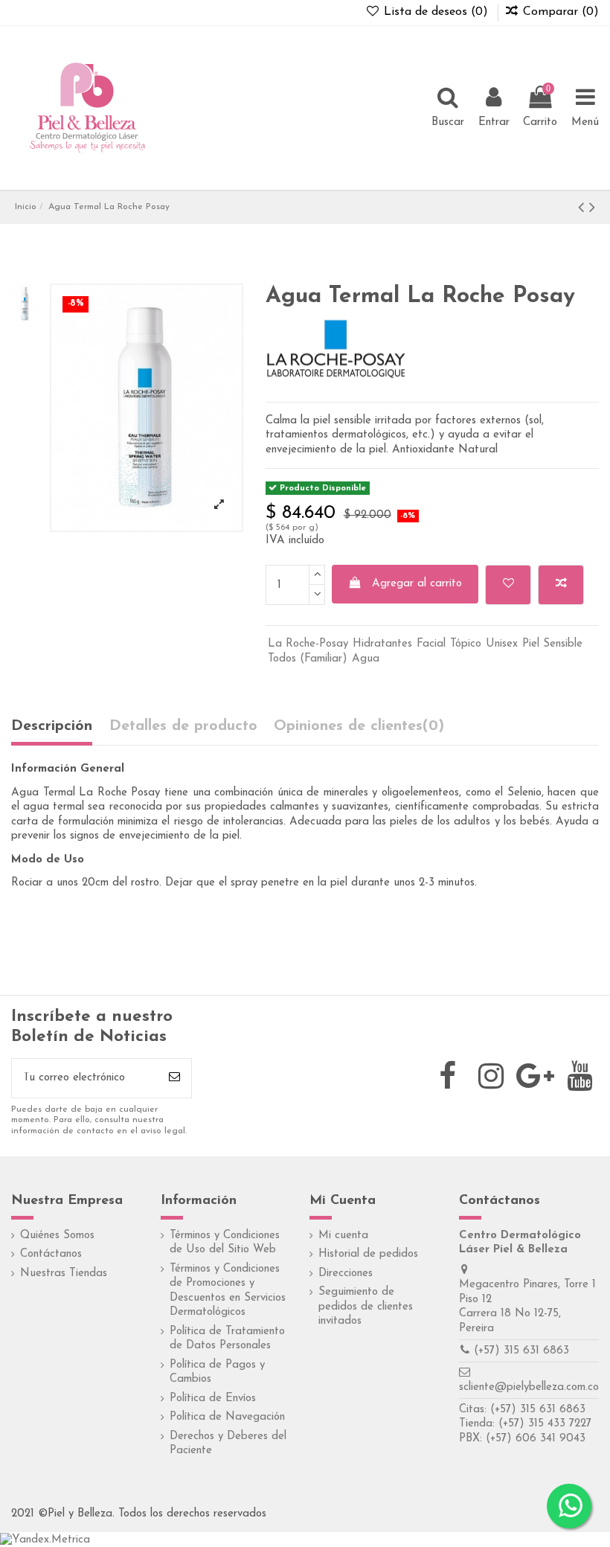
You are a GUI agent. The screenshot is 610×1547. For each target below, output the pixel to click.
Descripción (51, 727)
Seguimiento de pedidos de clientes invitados (365, 1307)
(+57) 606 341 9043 (535, 1438)
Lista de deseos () (436, 12)
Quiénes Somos (57, 1235)
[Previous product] (583, 208)
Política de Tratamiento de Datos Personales (227, 1339)
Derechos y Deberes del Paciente (228, 1444)
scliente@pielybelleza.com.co (529, 1387)
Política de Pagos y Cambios (217, 1372)
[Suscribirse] (174, 1078)
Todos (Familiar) (307, 658)
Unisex (502, 644)
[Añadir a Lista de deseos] (508, 585)
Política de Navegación (227, 1417)
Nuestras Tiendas (63, 1273)
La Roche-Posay (308, 644)
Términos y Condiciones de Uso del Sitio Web (225, 1243)
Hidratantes (382, 644)
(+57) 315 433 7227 (544, 1423)
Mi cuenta (343, 1235)
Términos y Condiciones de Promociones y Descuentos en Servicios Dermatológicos (228, 1291)
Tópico (465, 644)
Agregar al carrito (417, 583)
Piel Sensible (552, 644)
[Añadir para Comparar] (561, 585)
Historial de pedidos (368, 1254)
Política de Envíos (213, 1398)
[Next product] (592, 208)
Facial (431, 644)
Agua (365, 658)
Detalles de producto (183, 727)
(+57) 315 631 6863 (521, 1351)
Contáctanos (51, 1254)
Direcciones (345, 1273)
